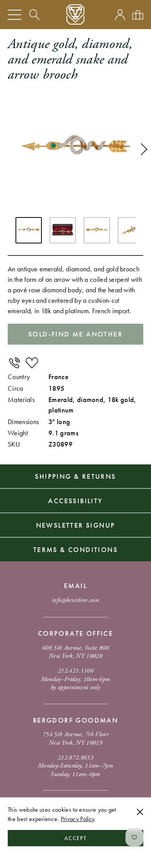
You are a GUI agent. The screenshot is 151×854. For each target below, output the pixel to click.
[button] (141, 149)
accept (75, 838)
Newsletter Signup (75, 525)
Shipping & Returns (75, 476)
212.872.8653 (75, 758)
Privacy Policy (77, 819)
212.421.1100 (75, 671)
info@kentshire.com (75, 600)
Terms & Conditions (75, 549)
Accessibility (75, 500)
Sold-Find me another (75, 334)
